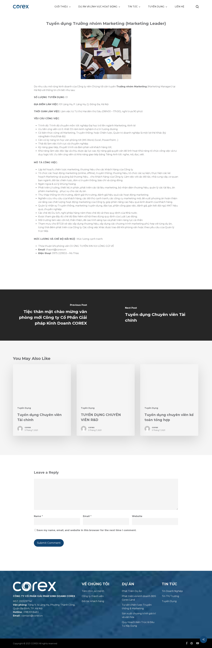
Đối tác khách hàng (93, 601)
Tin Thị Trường (170, 596)
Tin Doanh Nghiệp (172, 591)
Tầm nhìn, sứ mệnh (93, 591)
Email (87, 516)
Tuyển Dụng (24, 408)
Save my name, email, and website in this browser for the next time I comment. (86, 530)
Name (38, 516)
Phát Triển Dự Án (132, 591)
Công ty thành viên (93, 596)
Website (137, 516)
